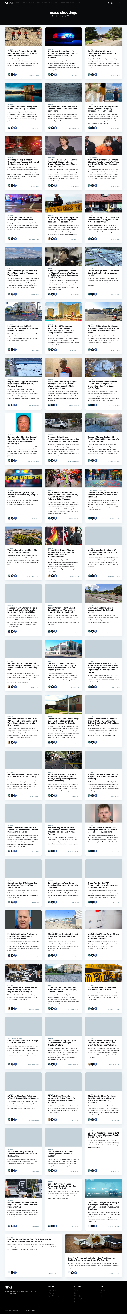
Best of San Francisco (54, 1296)
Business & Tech (34, 3)
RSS (101, 1296)
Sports (44, 3)
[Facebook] (105, 3)
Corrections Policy (79, 1299)
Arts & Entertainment (67, 3)
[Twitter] (108, 3)
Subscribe (118, 3)
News (17, 3)
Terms (33, 1310)
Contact (79, 3)
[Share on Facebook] (15, 74)
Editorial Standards (79, 1296)
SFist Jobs (51, 1293)
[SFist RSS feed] (112, 3)
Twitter (102, 1293)
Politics (24, 3)
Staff (75, 1293)
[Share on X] (12, 74)
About (76, 1290)
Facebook (102, 1290)
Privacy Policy (26, 1310)
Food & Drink (53, 3)
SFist (8, 1287)
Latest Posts (52, 1290)
